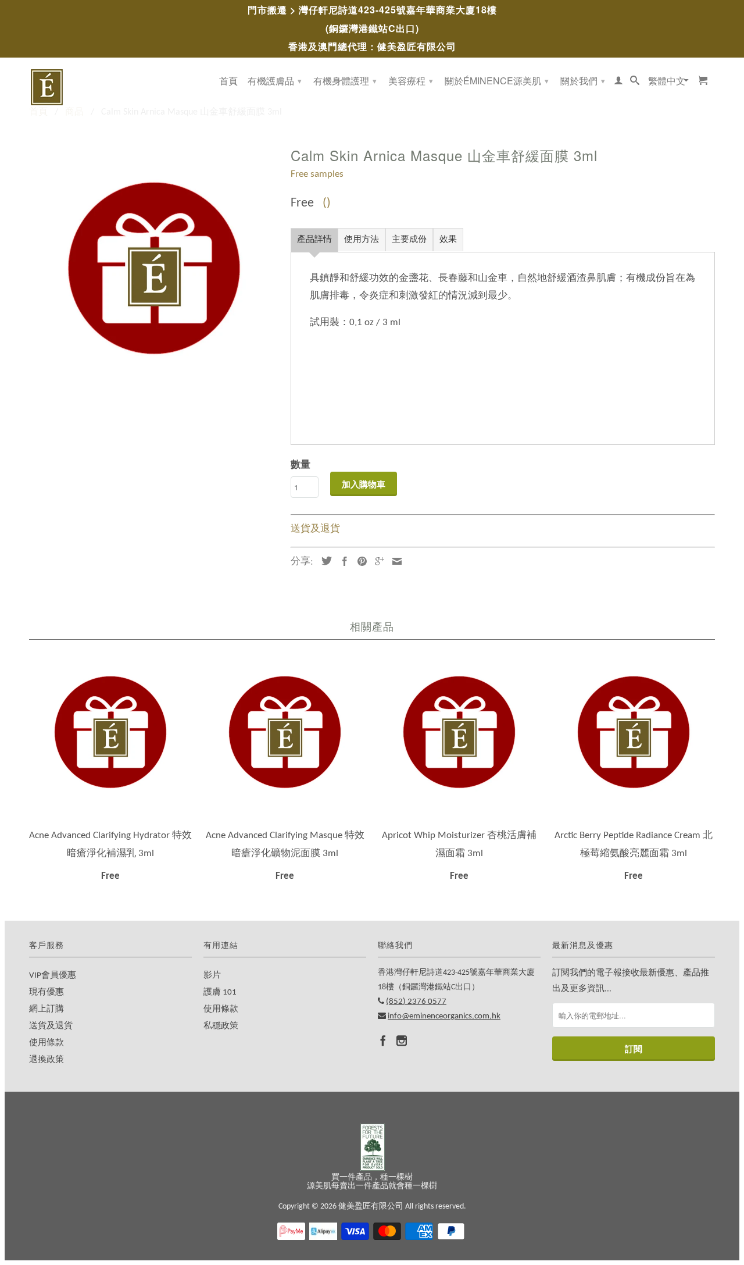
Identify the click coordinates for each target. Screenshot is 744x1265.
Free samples (317, 174)
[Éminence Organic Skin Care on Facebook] (383, 1040)
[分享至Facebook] (341, 561)
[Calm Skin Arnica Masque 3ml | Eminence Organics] (154, 267)
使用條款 (46, 1043)
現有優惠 (46, 992)
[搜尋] (634, 83)
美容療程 (410, 80)
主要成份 (409, 240)
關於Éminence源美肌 (497, 80)
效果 (448, 240)
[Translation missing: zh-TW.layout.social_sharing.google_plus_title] (376, 561)
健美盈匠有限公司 (370, 1206)
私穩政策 (220, 1026)
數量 (300, 465)
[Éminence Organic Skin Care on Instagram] (401, 1040)
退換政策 (46, 1060)
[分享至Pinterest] (359, 561)
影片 (212, 975)
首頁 (228, 81)
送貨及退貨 (315, 529)
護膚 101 (220, 992)
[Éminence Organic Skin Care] (110, 87)
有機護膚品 (275, 80)
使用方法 (361, 240)
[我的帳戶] (618, 83)
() (327, 203)
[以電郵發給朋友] (394, 561)
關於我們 (582, 80)
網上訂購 (46, 1009)
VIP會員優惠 (52, 975)
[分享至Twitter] (324, 560)
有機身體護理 (345, 80)
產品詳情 (314, 240)
